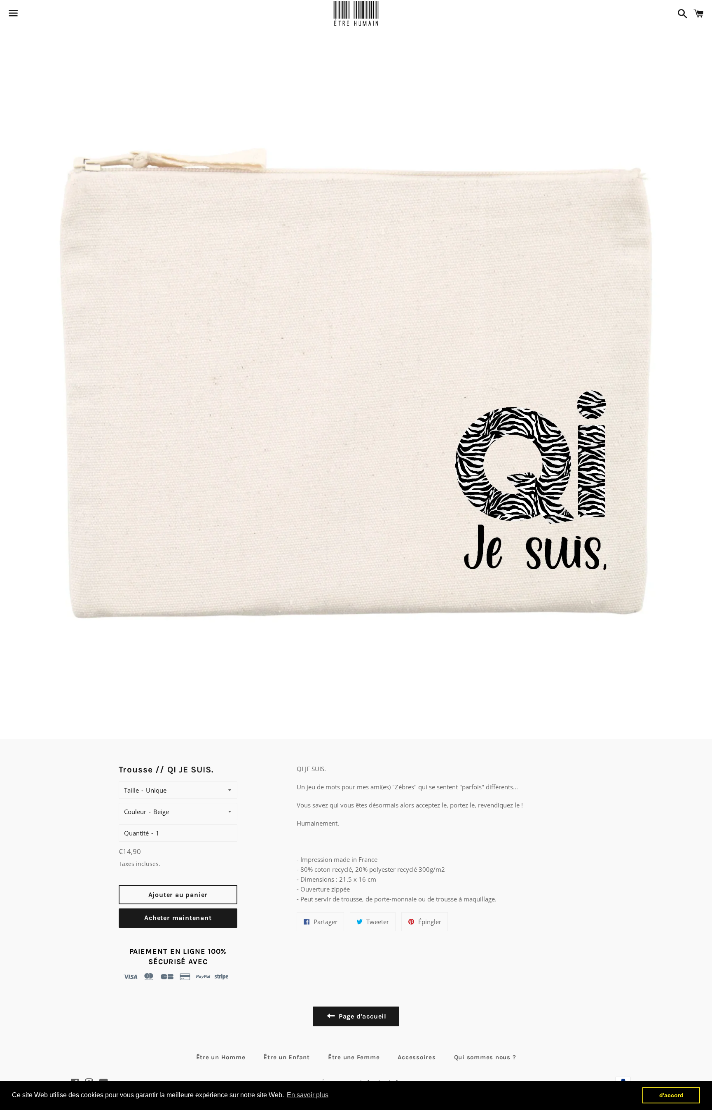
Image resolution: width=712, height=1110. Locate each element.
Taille (131, 790)
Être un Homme (221, 1057)
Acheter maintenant (177, 918)
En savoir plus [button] (307, 1094)
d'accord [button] (671, 1095)
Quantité (136, 833)
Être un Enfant (286, 1057)
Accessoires (417, 1057)
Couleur (135, 811)
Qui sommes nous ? (485, 1057)
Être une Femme (354, 1057)
